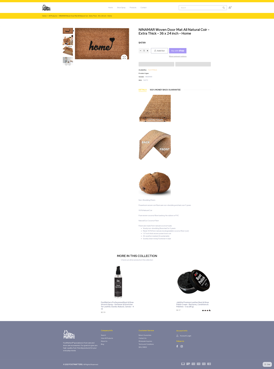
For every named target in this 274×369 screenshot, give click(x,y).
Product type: (144, 73)
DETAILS (143, 90)
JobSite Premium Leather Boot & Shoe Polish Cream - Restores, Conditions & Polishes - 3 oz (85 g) (192, 304)
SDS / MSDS (143, 347)
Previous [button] (66, 64)
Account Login (185, 336)
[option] (69, 31)
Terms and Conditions (146, 344)
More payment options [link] (177, 56)
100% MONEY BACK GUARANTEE (165, 90)
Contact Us (142, 338)
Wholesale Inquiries (145, 341)
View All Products (107, 338)
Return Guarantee (145, 335)
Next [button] (69, 64)
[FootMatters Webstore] (46, 7)
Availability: (143, 70)
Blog (102, 344)
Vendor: (141, 77)
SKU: (140, 80)
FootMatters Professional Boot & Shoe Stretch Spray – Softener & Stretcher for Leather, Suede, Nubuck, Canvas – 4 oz (117, 305)
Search (103, 335)
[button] (156, 64)
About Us (104, 341)
